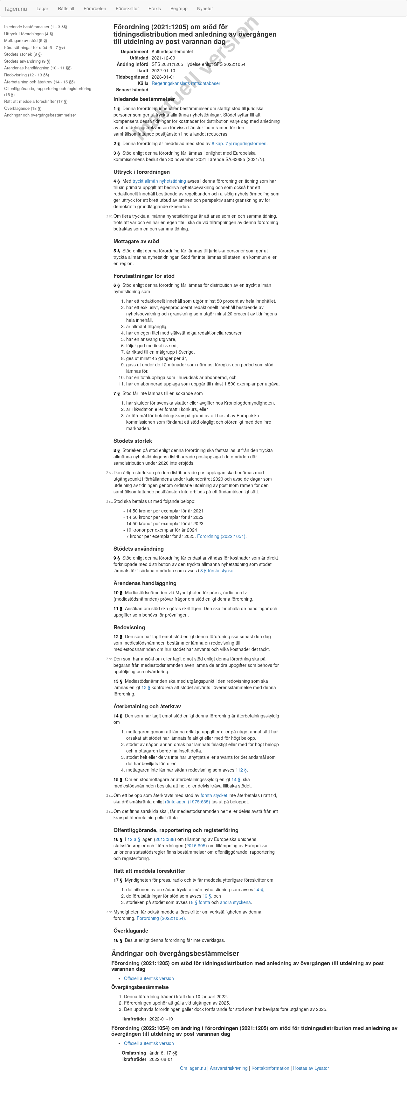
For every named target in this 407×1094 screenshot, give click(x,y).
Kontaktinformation (270, 1068)
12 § (118, 636)
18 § (118, 940)
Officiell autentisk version (149, 978)
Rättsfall (66, 8)
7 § (117, 393)
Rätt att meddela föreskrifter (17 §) (35, 101)
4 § (117, 181)
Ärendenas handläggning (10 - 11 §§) (38, 68)
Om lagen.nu (193, 1068)
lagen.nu (16, 8)
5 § (117, 250)
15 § (118, 779)
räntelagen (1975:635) (187, 801)
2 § (117, 143)
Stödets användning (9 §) (27, 61)
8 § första (200, 902)
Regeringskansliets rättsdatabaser (186, 83)
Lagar (42, 8)
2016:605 (195, 845)
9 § (117, 557)
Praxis (154, 8)
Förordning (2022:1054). (222, 536)
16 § (118, 839)
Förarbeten (95, 8)
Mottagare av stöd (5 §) (25, 40)
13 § (118, 681)
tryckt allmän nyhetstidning (159, 181)
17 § (118, 880)
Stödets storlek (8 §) (23, 54)
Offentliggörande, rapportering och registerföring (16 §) (47, 91)
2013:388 (165, 839)
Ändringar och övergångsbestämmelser (40, 115)
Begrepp (179, 8)
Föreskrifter (127, 8)
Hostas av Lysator (311, 1068)
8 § (117, 450)
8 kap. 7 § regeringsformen (239, 143)
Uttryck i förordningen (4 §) (28, 34)
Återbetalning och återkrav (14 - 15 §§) (39, 82)
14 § (118, 715)
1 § (117, 108)
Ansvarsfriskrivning (229, 1068)
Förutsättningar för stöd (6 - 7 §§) (34, 47)
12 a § (134, 839)
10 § (118, 592)
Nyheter (205, 8)
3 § (117, 153)
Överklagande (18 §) (22, 108)
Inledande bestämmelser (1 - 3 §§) (35, 27)
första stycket (214, 795)
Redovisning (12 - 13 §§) (26, 75)
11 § (118, 608)
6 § (117, 285)
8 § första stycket (217, 570)
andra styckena (235, 902)
